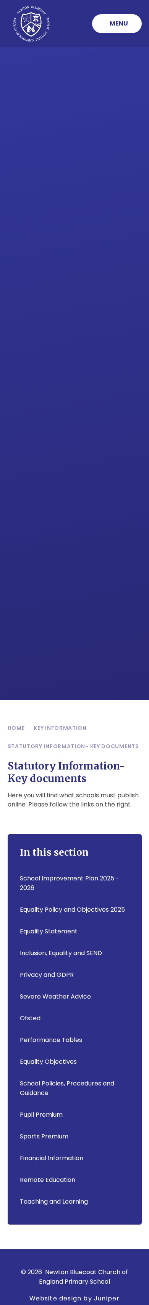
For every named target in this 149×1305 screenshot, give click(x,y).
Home (16, 728)
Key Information (60, 728)
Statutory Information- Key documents (73, 746)
